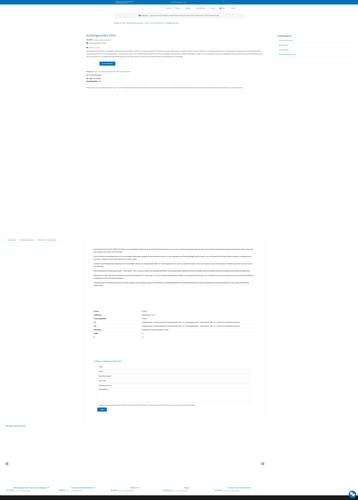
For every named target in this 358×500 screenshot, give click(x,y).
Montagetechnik (283, 45)
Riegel (187, 487)
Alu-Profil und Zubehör (286, 40)
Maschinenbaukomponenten (135, 23)
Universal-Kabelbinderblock (83, 487)
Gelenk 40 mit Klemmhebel (238, 487)
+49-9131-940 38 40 (128, 1)
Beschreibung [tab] (12, 240)
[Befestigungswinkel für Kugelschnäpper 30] (31, 460)
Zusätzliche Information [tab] (27, 240)
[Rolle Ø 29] (135, 460)
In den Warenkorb (107, 63)
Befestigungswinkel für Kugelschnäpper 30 (31, 487)
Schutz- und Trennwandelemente (154, 23)
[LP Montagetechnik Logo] (117, 5)
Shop (123, 23)
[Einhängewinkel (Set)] (41, 130)
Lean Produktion (284, 50)
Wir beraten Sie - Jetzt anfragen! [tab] (46, 240)
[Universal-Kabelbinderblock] (83, 460)
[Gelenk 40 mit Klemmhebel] (239, 460)
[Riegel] (187, 460)
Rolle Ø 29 (134, 487)
